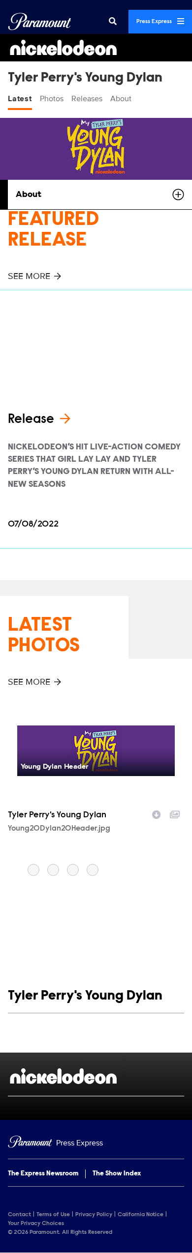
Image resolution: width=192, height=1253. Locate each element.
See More (29, 276)
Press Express (154, 22)
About (120, 99)
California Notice (140, 1215)
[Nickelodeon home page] (96, 1076)
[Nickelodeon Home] (96, 47)
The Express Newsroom (43, 1173)
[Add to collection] (174, 813)
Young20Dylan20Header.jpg (59, 829)
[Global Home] (39, 21)
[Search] (113, 21)
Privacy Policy (93, 1215)
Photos (52, 99)
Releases (86, 99)
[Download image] (156, 813)
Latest (20, 99)
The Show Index (117, 1173)
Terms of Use (53, 1215)
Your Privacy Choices (36, 1223)
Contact (19, 1215)
